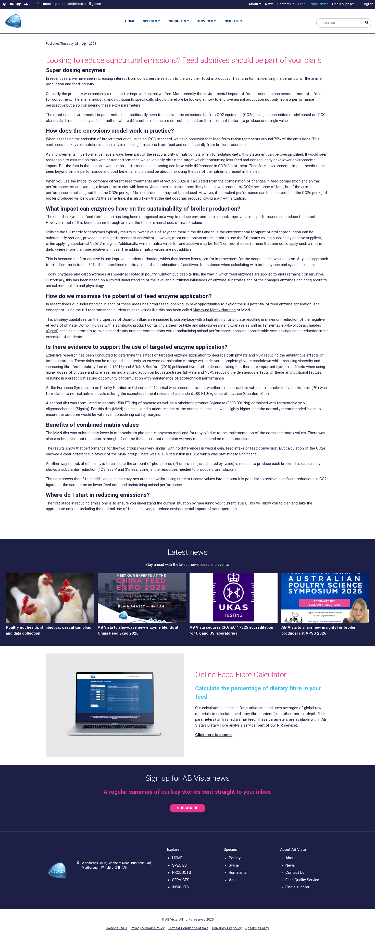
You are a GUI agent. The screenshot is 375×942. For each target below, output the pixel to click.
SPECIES (179, 865)
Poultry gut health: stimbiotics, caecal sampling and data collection (48, 630)
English (367, 4)
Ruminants (238, 872)
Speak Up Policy (257, 928)
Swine (234, 865)
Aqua (233, 880)
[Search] (366, 23)
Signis (52, 331)
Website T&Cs (116, 928)
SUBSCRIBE (187, 808)
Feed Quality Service (302, 880)
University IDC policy (227, 928)
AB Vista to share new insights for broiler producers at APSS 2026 (318, 630)
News (290, 865)
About (290, 858)
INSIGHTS (180, 887)
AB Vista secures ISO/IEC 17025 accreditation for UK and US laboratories (231, 630)
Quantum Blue (134, 319)
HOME (177, 858)
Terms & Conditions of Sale (188, 928)
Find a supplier (297, 887)
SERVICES (180, 880)
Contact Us (294, 872)
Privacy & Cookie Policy (148, 928)
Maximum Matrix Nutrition (214, 310)
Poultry (235, 858)
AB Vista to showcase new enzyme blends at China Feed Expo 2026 (138, 630)
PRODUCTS (181, 872)
